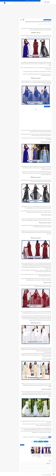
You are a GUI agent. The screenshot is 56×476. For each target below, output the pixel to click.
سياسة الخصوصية (27, 0)
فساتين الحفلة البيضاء (43, 421)
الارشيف (38, 0)
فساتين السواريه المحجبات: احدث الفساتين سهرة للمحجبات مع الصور (36, 456)
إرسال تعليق (48, 463)
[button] (46, 441)
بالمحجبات (28, 166)
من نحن (35, 0)
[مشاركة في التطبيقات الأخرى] (32, 441)
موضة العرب (46, 2)
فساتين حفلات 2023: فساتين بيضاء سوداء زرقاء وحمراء (46, 455)
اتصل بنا (32, 0)
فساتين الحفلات (35, 67)
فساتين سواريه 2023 (42, 438)
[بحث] (4, 3)
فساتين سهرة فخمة (48, 438)
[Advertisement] (28, 11)
